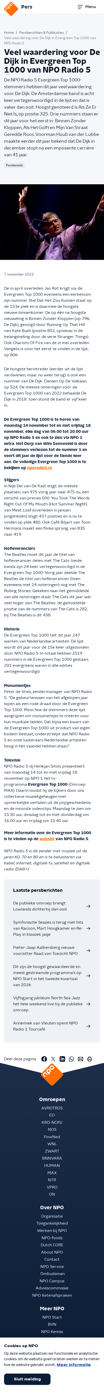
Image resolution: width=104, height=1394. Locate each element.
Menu (90, 7)
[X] (53, 1059)
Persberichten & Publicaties (41, 33)
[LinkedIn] (62, 1059)
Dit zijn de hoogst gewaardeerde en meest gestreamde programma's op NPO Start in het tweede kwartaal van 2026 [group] (47, 976)
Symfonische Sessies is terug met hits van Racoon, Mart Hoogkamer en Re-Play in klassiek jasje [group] (48, 928)
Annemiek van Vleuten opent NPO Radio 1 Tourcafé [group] (45, 1026)
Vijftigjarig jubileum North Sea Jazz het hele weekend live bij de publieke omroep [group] (48, 1004)
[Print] (90, 1059)
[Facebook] (44, 1059)
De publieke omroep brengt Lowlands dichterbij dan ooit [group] (40, 906)
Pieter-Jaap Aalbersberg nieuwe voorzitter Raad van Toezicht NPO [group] (45, 951)
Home (9, 33)
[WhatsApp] (71, 1059)
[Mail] (80, 1059)
